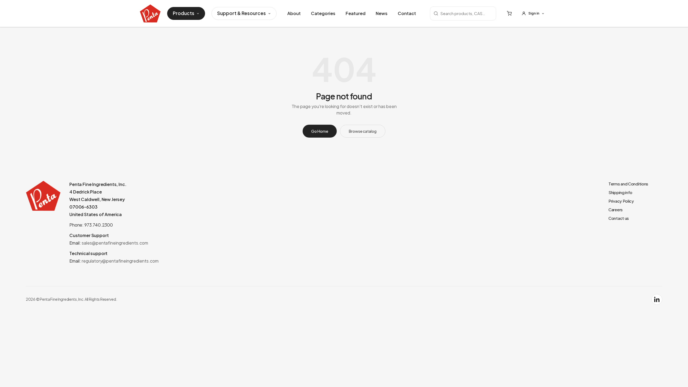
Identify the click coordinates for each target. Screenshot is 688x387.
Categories (323, 13)
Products (183, 13)
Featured (356, 13)
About (294, 13)
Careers (615, 209)
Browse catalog (363, 131)
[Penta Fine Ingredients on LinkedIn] (656, 299)
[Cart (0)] (509, 13)
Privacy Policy (621, 200)
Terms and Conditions (628, 183)
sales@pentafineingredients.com (115, 243)
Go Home (319, 131)
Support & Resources (241, 13)
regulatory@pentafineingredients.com (120, 261)
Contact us (618, 218)
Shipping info (620, 192)
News (382, 13)
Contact (407, 13)
